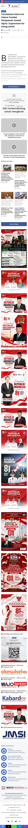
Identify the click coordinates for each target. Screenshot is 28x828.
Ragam (3, 11)
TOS (8, 810)
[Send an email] (9, 30)
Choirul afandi (11, 777)
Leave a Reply (14, 224)
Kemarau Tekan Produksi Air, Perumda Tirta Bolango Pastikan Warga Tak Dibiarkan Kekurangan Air (7, 176)
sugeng (10, 763)
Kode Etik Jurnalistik (21, 812)
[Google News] (10, 106)
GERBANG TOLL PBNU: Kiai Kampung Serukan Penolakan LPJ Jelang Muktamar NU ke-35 (7, 211)
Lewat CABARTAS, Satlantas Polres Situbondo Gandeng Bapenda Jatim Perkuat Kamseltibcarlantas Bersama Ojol (20, 212)
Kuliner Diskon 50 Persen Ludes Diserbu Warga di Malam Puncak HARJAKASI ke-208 (21, 183)
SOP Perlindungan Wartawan (8, 812)
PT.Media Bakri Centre (14, 807)
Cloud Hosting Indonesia (14, 756)
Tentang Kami (13, 810)
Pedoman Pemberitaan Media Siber (14, 817)
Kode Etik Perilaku (14, 815)
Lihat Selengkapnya (13, 86)
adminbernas (6, 30)
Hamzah (10, 749)
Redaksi (19, 810)
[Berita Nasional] (14, 6)
